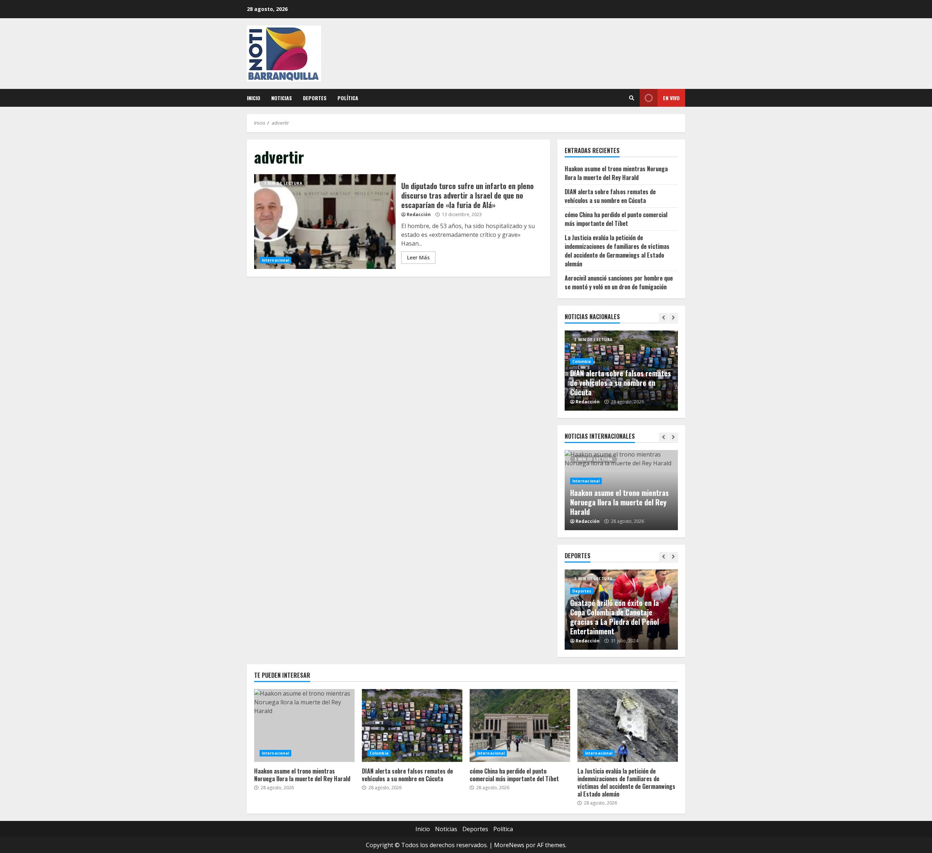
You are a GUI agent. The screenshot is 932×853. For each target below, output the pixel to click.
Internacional (275, 260)
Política (347, 98)
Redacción (419, 214)
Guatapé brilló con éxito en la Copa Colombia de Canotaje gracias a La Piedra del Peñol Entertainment (614, 617)
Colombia (581, 361)
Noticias (281, 98)
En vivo (671, 98)
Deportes (315, 98)
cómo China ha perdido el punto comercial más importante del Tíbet (616, 219)
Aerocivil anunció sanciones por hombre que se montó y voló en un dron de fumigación (619, 282)
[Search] (631, 98)
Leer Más (418, 257)
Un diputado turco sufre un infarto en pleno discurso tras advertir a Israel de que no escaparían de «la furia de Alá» (325, 221)
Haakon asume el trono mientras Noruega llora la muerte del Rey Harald (616, 173)
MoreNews (509, 845)
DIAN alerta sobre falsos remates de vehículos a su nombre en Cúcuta (610, 196)
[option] (621, 370)
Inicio (253, 98)
